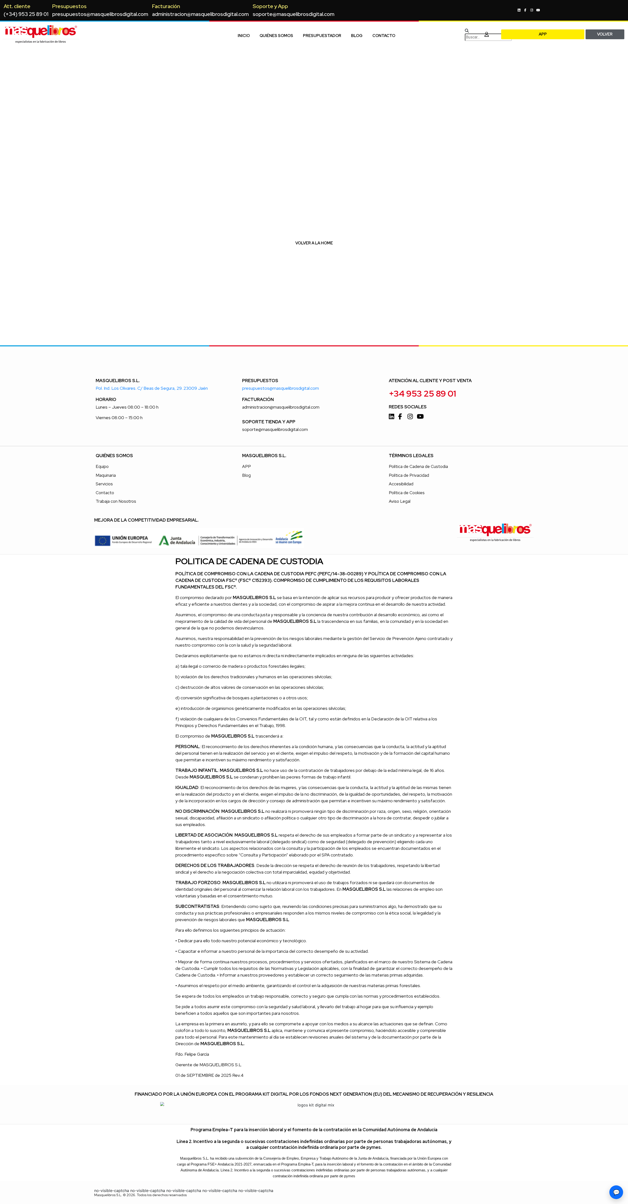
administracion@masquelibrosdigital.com (200, 14)
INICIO (244, 35)
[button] (472, 31)
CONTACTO (383, 35)
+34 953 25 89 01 (422, 393)
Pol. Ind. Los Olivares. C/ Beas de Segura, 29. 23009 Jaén (152, 388)
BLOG (357, 35)
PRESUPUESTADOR (322, 35)
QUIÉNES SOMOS (276, 35)
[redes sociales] (519, 10)
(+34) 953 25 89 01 (26, 14)
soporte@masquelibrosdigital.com (293, 14)
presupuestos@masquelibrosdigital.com (100, 14)
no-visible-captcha (111, 1190)
